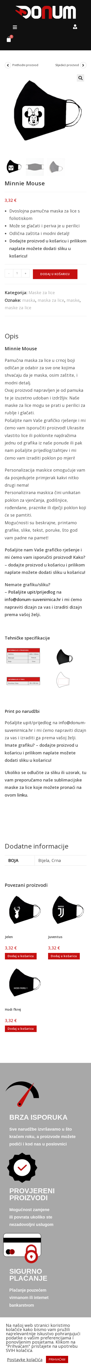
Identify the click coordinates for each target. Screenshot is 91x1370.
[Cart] (7, 40)
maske (73, 300)
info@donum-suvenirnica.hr (33, 599)
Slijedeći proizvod (67, 65)
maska (28, 300)
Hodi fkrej (13, 1009)
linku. (22, 795)
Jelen (9, 937)
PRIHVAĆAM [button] (57, 1359)
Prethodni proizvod (25, 65)
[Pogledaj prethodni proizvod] (8, 65)
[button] (15, 27)
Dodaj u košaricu (55, 274)
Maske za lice (41, 292)
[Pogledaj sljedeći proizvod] (83, 65)
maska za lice (51, 300)
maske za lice (18, 307)
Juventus (55, 937)
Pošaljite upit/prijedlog (31, 592)
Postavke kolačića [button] (24, 1359)
